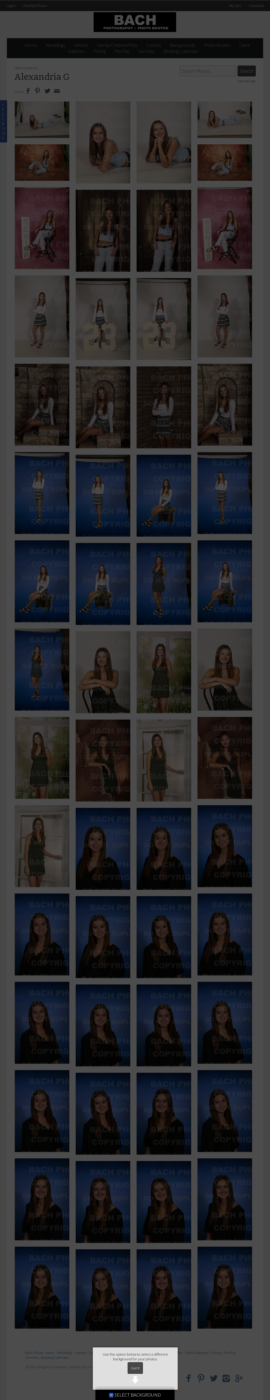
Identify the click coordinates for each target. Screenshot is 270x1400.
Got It (135, 1368)
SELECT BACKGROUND (137, 1395)
